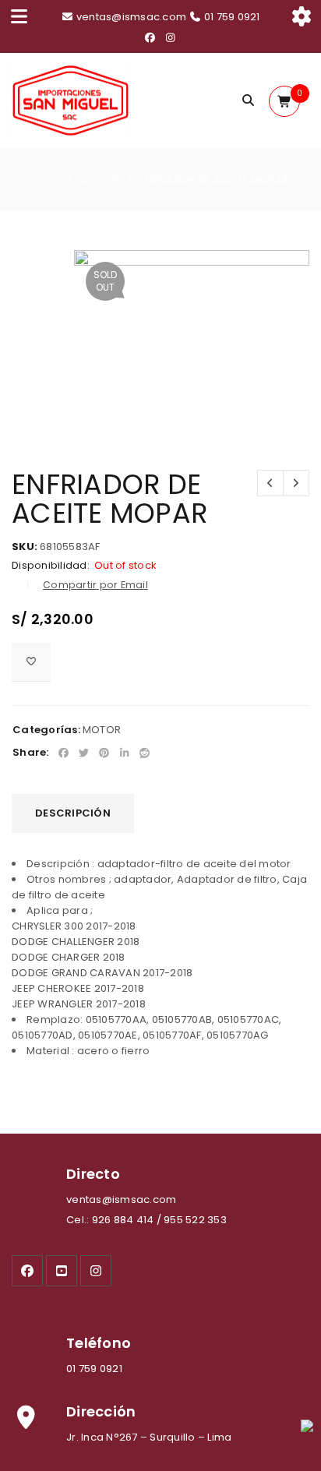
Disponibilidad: (51, 566)
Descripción (73, 813)
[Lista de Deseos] (31, 662)
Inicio (47, 179)
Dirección (101, 1411)
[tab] (73, 813)
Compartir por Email (95, 584)
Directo (93, 1174)
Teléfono (98, 1343)
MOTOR (100, 179)
